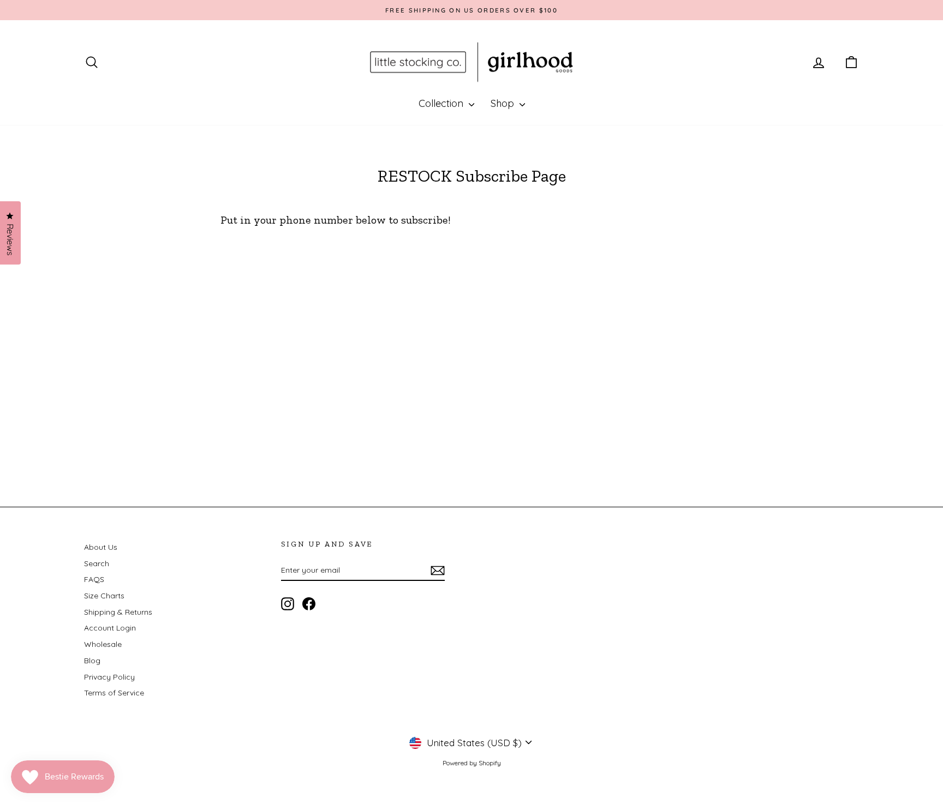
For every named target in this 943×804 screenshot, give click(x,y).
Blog (92, 660)
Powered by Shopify (472, 763)
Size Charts (104, 596)
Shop (504, 103)
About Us (100, 547)
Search (96, 563)
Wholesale (103, 644)
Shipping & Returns (118, 612)
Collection (442, 103)
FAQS (94, 579)
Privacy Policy (109, 677)
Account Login (110, 628)
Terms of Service (114, 693)
